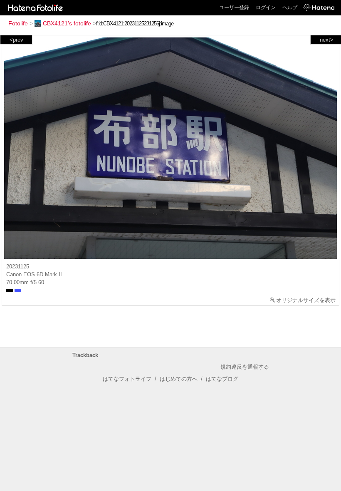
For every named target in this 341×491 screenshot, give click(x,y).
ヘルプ (289, 7)
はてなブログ (222, 379)
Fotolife (18, 23)
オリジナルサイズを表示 (306, 300)
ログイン (266, 7)
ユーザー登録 (234, 7)
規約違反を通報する (244, 367)
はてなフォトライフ (127, 379)
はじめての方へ (179, 379)
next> (327, 40)
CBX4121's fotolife (67, 23)
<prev (16, 40)
